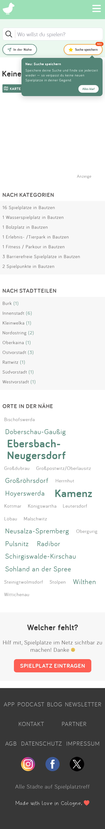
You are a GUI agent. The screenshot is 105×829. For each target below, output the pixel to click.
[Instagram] (28, 769)
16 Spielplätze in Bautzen (28, 207)
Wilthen (84, 581)
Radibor (48, 543)
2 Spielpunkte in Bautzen (28, 266)
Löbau (10, 518)
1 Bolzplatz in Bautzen (25, 227)
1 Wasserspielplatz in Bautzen (33, 217)
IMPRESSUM (83, 743)
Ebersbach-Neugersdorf (36, 449)
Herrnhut (64, 480)
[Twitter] (77, 769)
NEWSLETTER (83, 704)
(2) (31, 333)
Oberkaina (13, 342)
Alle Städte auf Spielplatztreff (52, 786)
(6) (29, 313)
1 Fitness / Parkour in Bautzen (33, 247)
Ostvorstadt (14, 352)
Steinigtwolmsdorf (23, 581)
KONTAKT (31, 724)
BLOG (55, 704)
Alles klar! (88, 89)
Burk (7, 303)
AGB (11, 743)
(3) (31, 352)
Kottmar (12, 505)
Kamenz (74, 493)
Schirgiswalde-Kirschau (40, 556)
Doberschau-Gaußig (35, 431)
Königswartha (42, 505)
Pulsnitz (17, 543)
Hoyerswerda (25, 493)
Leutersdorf (75, 505)
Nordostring (14, 333)
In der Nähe (22, 49)
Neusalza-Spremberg (37, 530)
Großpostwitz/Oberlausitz (63, 468)
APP (9, 704)
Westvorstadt (15, 382)
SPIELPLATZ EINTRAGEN (52, 665)
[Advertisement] (55, 142)
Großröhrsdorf (26, 480)
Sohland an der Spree (38, 568)
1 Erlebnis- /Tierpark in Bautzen (35, 237)
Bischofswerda (19, 419)
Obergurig (87, 531)
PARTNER (74, 724)
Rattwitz (10, 362)
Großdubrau (17, 468)
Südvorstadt (14, 372)
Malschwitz (35, 518)
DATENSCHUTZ (41, 743)
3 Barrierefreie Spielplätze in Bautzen (41, 256)
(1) (16, 303)
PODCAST (30, 704)
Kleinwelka (13, 323)
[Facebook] (52, 769)
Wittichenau (17, 594)
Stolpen (58, 581)
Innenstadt (13, 313)
